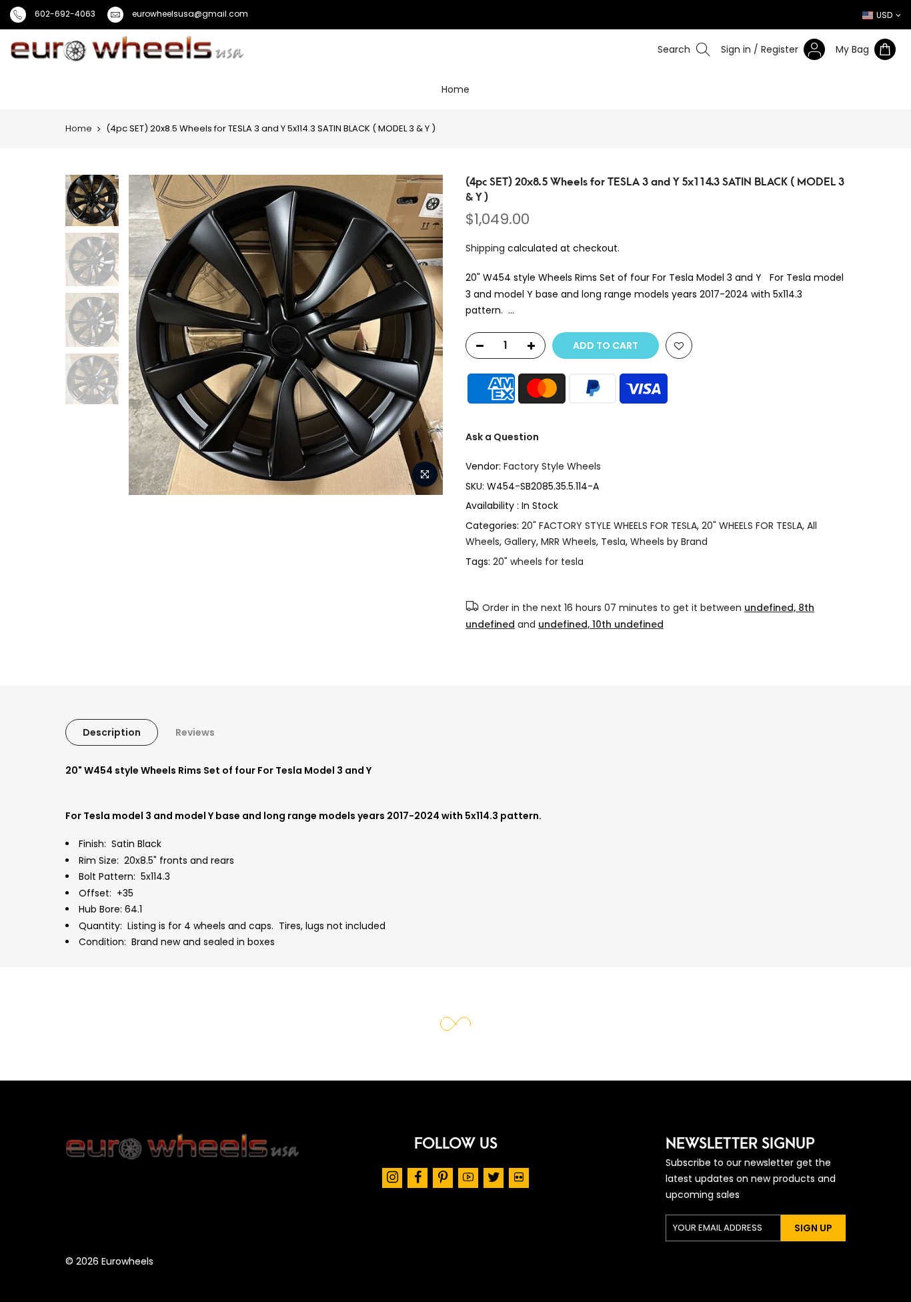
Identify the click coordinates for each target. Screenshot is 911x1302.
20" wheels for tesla (538, 561)
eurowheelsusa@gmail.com (190, 13)
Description (112, 732)
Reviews (195, 732)
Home (455, 89)
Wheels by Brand (669, 541)
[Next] (437, 335)
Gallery (520, 541)
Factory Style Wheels (552, 466)
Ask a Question (502, 437)
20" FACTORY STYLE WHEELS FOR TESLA (609, 525)
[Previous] (92, 335)
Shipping (485, 248)
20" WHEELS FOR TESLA (752, 525)
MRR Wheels (568, 541)
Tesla (613, 541)
